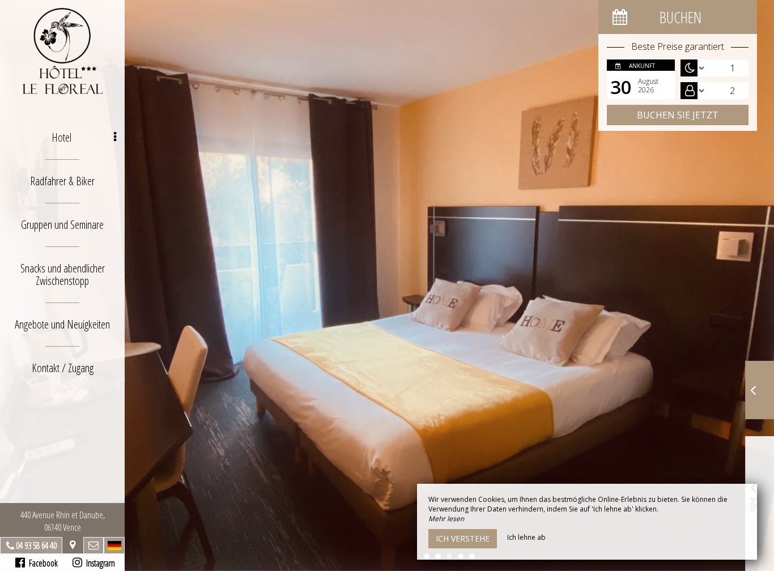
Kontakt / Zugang (62, 368)
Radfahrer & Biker (62, 181)
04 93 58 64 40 (36, 545)
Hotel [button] (61, 137)
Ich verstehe (463, 538)
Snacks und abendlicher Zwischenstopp (62, 274)
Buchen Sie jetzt (677, 115)
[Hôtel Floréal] (62, 51)
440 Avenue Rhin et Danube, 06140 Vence (62, 521)
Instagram (98, 563)
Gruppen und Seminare (62, 224)
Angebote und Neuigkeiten (62, 324)
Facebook (41, 563)
